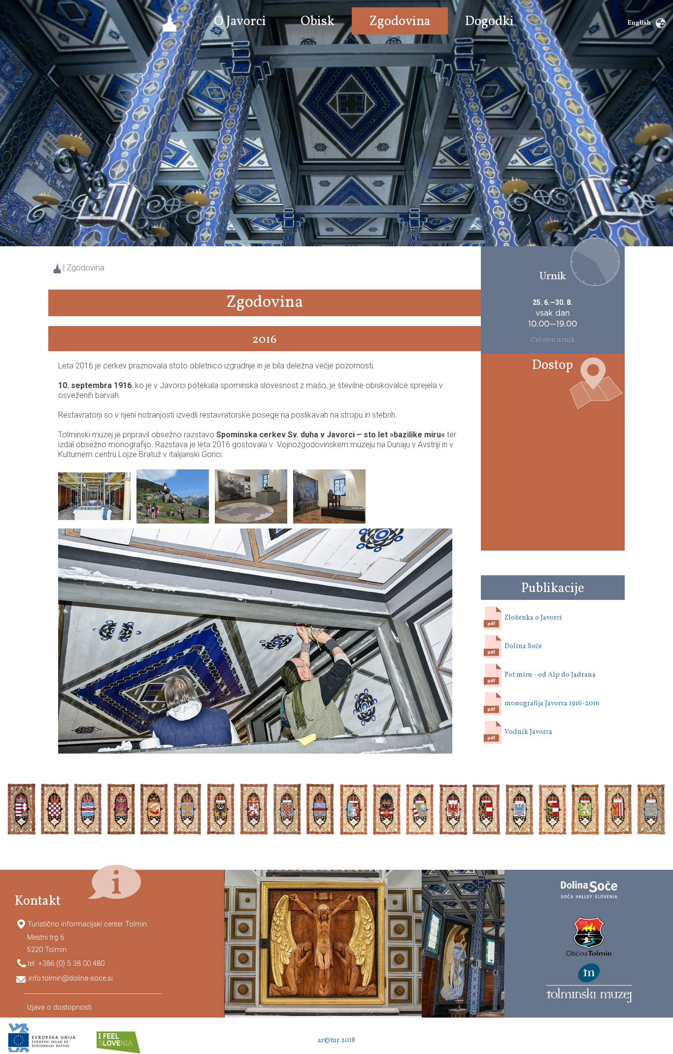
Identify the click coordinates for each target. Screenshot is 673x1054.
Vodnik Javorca (528, 732)
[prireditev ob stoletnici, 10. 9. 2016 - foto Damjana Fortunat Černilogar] (172, 495)
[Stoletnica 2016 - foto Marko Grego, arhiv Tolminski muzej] (94, 495)
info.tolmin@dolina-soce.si (71, 978)
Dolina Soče (523, 647)
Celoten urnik (553, 340)
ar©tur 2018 (336, 1040)
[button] (239, 22)
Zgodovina (85, 267)
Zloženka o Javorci (533, 618)
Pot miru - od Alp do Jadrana (550, 675)
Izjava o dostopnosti (59, 1007)
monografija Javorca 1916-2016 (552, 704)
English (639, 23)
